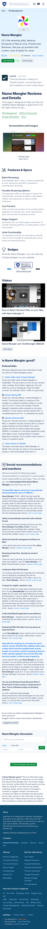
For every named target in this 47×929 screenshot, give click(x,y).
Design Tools (36, 893)
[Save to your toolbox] (23, 29)
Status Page (27, 61)
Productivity (24, 899)
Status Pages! (8, 867)
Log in (4, 745)
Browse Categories (10, 857)
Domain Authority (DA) (14, 418)
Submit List (7, 874)
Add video (7, 349)
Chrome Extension (10, 864)
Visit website (8, 61)
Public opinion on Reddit (15, 443)
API (4, 846)
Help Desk (13, 899)
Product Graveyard (32, 871)
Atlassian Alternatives (33, 867)
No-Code (10, 893)
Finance (40, 905)
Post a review (37, 56)
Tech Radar (29, 857)
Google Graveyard (31, 874)
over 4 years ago (15, 638)
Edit (5, 56)
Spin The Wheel (24, 921)
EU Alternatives (30, 884)
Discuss (33, 843)
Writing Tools (35, 902)
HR (27, 902)
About (41, 843)
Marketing (35, 899)
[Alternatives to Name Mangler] (17, 60)
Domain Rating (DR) (13, 395)
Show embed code (23, 271)
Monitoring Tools (28, 905)
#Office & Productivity (28, 113)
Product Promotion (11, 843)
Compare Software (10, 860)
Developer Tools (22, 893)
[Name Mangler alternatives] (23, 21)
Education (7, 909)
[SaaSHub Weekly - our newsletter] (34, 4)
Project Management (11, 905)
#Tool (23, 117)
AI (4, 893)
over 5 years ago (15, 703)
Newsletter (7, 878)
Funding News (9, 871)
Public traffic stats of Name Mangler (20, 377)
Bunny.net (22, 919)
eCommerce (19, 902)
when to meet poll (21, 924)
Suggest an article (10, 723)
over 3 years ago (35, 513)
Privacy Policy (19, 915)
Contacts (24, 843)
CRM (5, 899)
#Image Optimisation (10, 117)
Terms (30, 915)
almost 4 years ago (24, 548)
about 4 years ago (21, 608)
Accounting (7, 902)
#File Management (9, 113)
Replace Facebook (31, 860)
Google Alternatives (32, 864)
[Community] (38, 4)
